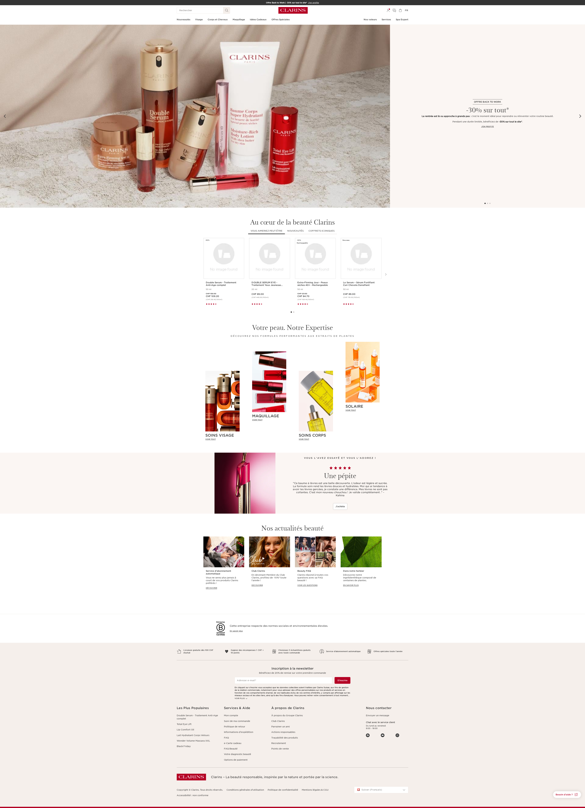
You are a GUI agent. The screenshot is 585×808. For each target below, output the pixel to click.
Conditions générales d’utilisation (245, 790)
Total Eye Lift (184, 724)
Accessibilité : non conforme (192, 795)
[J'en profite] (195, 116)
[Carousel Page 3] (490, 203)
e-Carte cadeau (232, 743)
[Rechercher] (226, 10)
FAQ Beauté (231, 748)
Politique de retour (234, 726)
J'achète (340, 506)
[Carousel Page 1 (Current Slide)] (485, 203)
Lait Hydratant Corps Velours (193, 735)
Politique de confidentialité (283, 790)
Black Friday (184, 746)
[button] (567, 794)
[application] (223, 564)
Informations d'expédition (238, 732)
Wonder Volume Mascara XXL (193, 741)
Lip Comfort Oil (185, 729)
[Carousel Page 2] (487, 203)
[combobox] (381, 790)
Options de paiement (236, 760)
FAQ (226, 737)
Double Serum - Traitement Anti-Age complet (197, 717)
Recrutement (278, 743)
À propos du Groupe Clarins (287, 715)
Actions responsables (283, 732)
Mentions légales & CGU (315, 790)
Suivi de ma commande (237, 721)
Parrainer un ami (280, 726)
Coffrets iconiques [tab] (321, 231)
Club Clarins (278, 721)
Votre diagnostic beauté (237, 754)
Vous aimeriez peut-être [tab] (266, 231)
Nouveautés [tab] (295, 231)
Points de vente (280, 748)
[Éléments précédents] (5, 116)
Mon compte (231, 715)
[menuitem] (388, 10)
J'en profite (487, 126)
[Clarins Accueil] (293, 10)
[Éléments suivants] (580, 116)
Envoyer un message (377, 715)
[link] (222, 439)
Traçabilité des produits (284, 737)
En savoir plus (236, 631)
